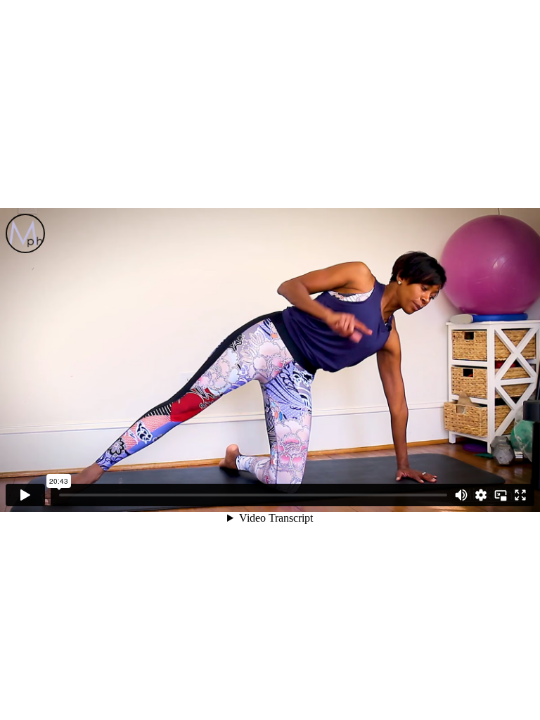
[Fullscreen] (520, 495)
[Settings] (480, 495)
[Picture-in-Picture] (500, 495)
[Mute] (461, 495)
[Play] (25, 495)
